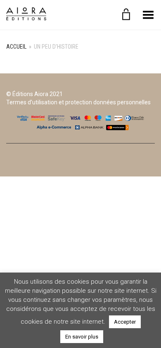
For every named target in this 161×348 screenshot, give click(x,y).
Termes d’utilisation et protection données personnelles (78, 102)
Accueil (16, 46)
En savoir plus (81, 337)
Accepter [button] (125, 322)
